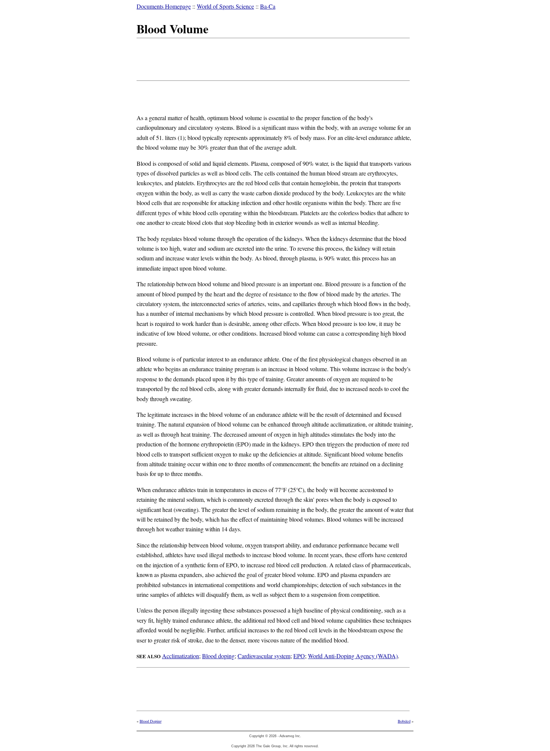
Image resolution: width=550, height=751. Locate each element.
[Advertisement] (273, 58)
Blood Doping (151, 721)
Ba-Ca (267, 6)
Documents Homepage (164, 6)
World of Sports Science (225, 6)
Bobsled (404, 721)
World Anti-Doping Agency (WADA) (353, 656)
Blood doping (218, 656)
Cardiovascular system (264, 656)
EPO (299, 656)
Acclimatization (180, 656)
